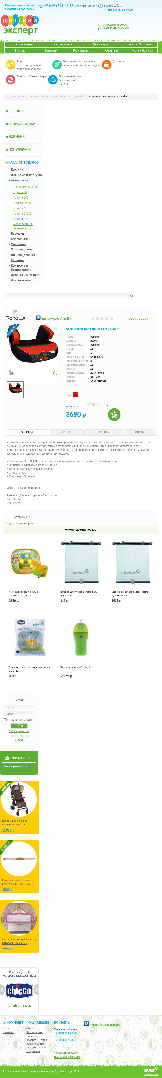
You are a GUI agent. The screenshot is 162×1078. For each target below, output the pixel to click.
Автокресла (60, 96)
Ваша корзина (35, 1043)
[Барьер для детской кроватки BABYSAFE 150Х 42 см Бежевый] (19, 918)
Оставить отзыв (138, 318)
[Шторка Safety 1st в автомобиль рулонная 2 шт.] (132, 562)
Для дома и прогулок (27, 175)
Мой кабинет (142, 51)
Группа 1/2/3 (22, 213)
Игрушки (17, 233)
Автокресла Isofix (26, 187)
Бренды (15, 111)
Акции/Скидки (22, 124)
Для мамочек (21, 280)
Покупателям (37, 1022)
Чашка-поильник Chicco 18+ (76, 667)
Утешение (18, 244)
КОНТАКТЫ (62, 1022)
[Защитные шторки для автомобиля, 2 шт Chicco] (29, 638)
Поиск (20, 51)
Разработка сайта (151, 1075)
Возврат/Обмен (138, 44)
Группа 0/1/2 (22, 203)
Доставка (100, 44)
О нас (6, 1028)
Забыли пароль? (19, 731)
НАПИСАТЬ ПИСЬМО (67, 1057)
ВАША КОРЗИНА (20, 758)
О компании (13, 1022)
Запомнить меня (22, 719)
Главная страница (15, 96)
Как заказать (62, 44)
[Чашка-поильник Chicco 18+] (81, 638)
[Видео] (12, 372)
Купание (17, 260)
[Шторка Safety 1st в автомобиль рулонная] (81, 562)
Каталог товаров (40, 96)
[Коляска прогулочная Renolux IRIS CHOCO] (19, 799)
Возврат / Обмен (36, 1040)
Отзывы (111, 51)
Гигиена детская (23, 255)
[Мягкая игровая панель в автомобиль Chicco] (29, 562)
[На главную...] (20, 34)
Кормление (19, 239)
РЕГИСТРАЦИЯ (19, 736)
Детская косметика (25, 275)
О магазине (23, 44)
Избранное (33, 1051)
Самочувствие (21, 249)
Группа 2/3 (77, 96)
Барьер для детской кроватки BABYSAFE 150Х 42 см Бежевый (19, 943)
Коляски (17, 170)
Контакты (81, 51)
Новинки (16, 137)
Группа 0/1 (21, 197)
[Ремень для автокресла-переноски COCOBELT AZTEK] (19, 858)
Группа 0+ (20, 192)
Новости (50, 51)
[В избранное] (55, 328)
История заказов (36, 1047)
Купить (114, 414)
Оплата (30, 1028)
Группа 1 (20, 208)
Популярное (19, 150)
